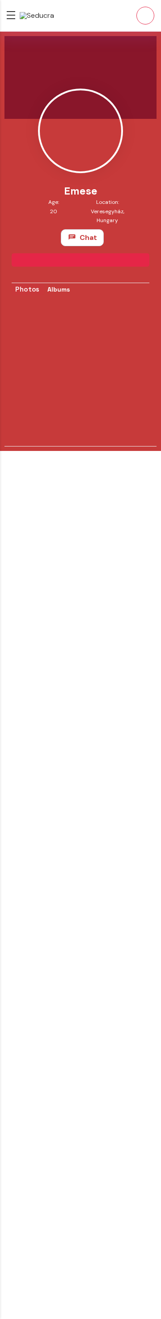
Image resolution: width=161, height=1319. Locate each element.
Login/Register (145, 15)
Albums (58, 289)
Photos (27, 289)
